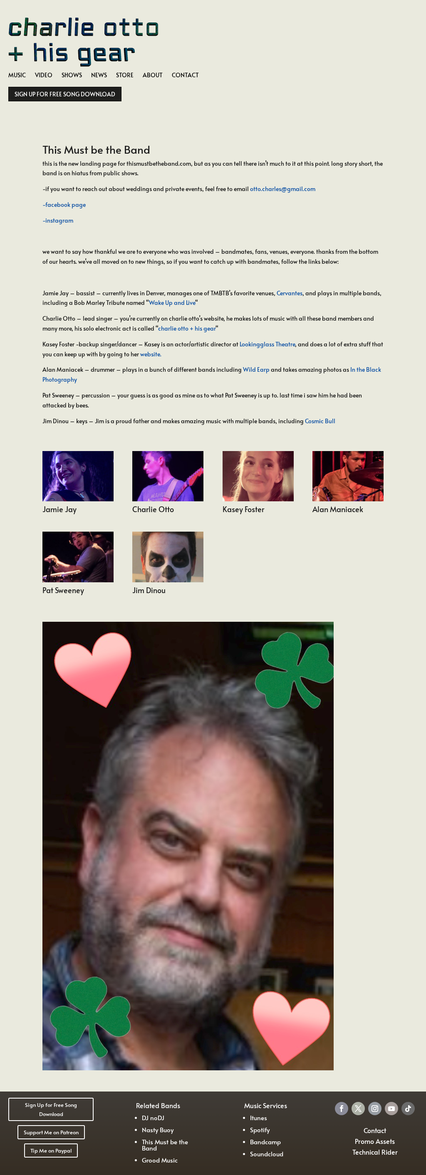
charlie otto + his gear (186, 328)
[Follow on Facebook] (341, 1108)
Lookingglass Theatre (267, 344)
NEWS (99, 75)
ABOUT (153, 75)
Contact (375, 1130)
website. (150, 354)
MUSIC (17, 75)
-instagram (57, 220)
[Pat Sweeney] (78, 580)
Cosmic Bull (320, 421)
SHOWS (72, 75)
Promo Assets (375, 1141)
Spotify (260, 1129)
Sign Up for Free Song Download (51, 1109)
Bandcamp (265, 1141)
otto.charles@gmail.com (282, 189)
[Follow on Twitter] (358, 1108)
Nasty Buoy (157, 1129)
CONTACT (185, 75)
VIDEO (43, 75)
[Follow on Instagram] (374, 1108)
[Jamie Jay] (78, 499)
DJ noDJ (153, 1117)
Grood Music (160, 1159)
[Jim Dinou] (167, 580)
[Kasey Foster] (258, 499)
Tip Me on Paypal (51, 1150)
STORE (125, 75)
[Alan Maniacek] (348, 499)
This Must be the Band (165, 1144)
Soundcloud (266, 1153)
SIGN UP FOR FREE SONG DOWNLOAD (65, 94)
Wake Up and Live (172, 303)
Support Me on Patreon (51, 1132)
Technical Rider (375, 1151)
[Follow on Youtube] (391, 1108)
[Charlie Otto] (167, 499)
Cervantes (289, 293)
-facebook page (64, 205)
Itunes (258, 1117)
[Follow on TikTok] (408, 1108)
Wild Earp (256, 369)
